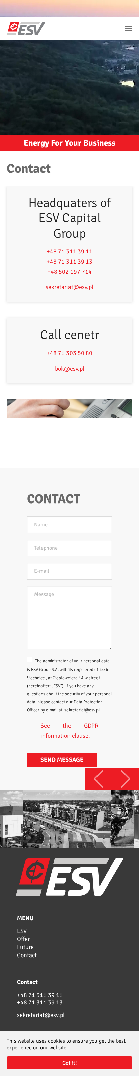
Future (25, 947)
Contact (27, 955)
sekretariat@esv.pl (69, 287)
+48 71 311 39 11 (69, 251)
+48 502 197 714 (69, 271)
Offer (23, 939)
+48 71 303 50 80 (69, 353)
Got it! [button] (69, 1063)
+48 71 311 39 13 (69, 261)
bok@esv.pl (69, 368)
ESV (22, 931)
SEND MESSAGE (61, 759)
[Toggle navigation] (128, 28)
